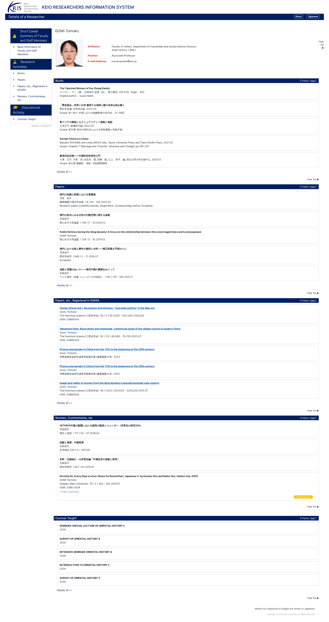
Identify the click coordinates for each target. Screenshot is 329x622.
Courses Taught (26, 119)
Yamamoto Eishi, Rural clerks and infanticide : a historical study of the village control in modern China (120, 328)
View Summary (70, 491)
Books (21, 73)
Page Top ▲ (321, 44)
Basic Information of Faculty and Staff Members (29, 50)
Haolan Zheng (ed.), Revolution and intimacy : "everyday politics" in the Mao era (107, 308)
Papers (21, 79)
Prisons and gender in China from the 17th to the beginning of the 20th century (107, 349)
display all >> (64, 171)
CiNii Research (303, 497)
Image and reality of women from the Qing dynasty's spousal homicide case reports (109, 383)
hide (312, 80)
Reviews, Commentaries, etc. (31, 98)
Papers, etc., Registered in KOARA (32, 88)
